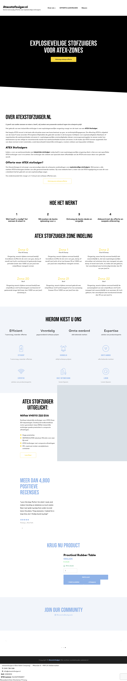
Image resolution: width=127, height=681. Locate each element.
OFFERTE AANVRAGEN (69, 8)
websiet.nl (84, 660)
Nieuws (84, 8)
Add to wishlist (74, 582)
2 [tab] (22, 528)
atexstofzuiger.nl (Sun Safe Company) (16, 665)
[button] (63, 59)
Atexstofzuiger (54, 660)
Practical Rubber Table (80, 555)
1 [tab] (20, 528)
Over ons (51, 8)
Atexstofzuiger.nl (15, 7)
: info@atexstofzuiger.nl (11, 671)
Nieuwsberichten (6, 680)
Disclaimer (17, 680)
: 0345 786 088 (8, 668)
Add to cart (86, 577)
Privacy (24, 680)
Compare (93, 582)
